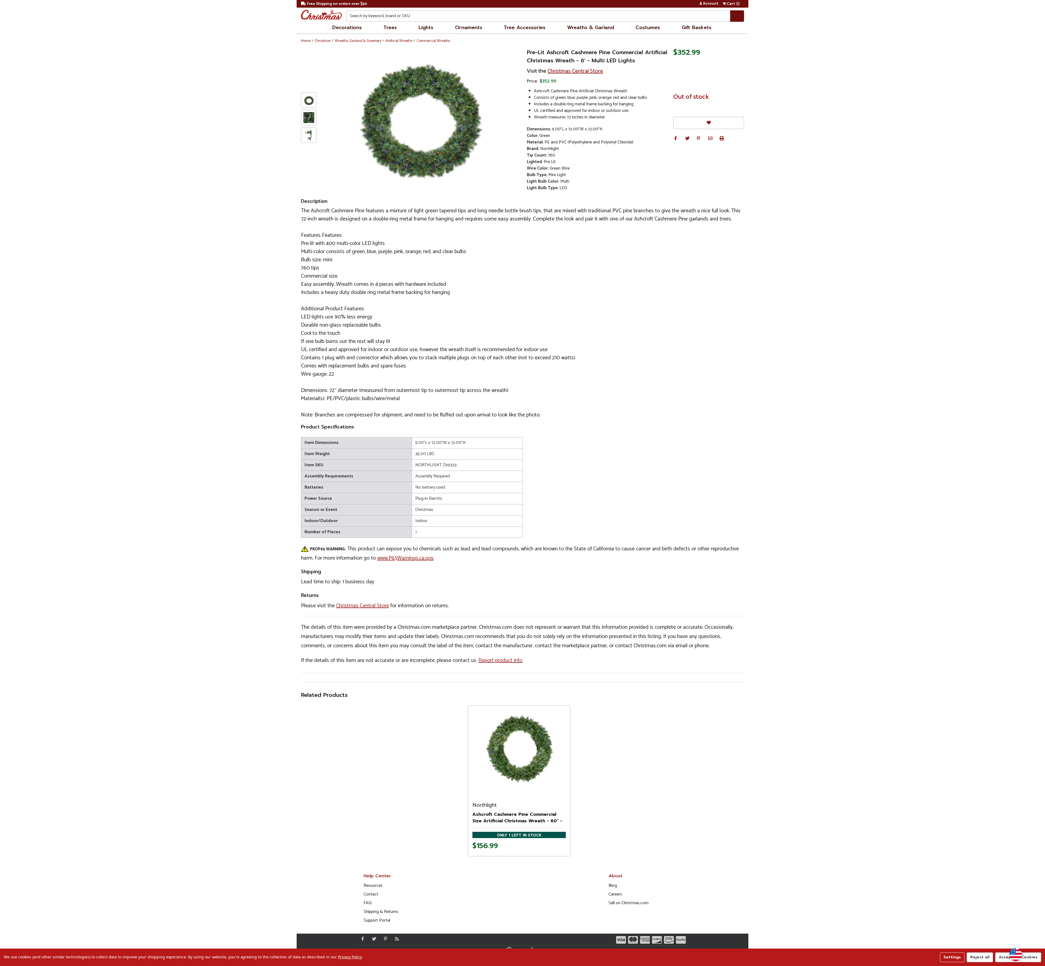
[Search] (737, 16)
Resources (373, 885)
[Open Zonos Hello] (1015, 954)
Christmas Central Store (575, 71)
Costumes (648, 27)
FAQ (368, 903)
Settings (952, 957)
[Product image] (519, 749)
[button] (675, 138)
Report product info (500, 660)
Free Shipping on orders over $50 (337, 4)
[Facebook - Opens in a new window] (361, 939)
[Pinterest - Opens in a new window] (384, 939)
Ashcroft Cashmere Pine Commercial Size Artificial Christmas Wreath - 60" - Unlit (517, 821)
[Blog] (396, 939)
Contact (371, 894)
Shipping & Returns (381, 911)
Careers (615, 894)
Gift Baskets (696, 27)
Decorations (347, 27)
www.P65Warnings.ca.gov (405, 558)
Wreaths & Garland (590, 27)
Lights (426, 27)
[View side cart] (738, 4)
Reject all (979, 957)
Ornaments (468, 27)
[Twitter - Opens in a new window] (373, 939)
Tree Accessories (524, 27)
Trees (390, 27)
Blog (612, 885)
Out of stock (691, 97)
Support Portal (377, 920)
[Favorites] (708, 123)
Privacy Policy (350, 956)
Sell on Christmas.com (628, 903)
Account (710, 4)
